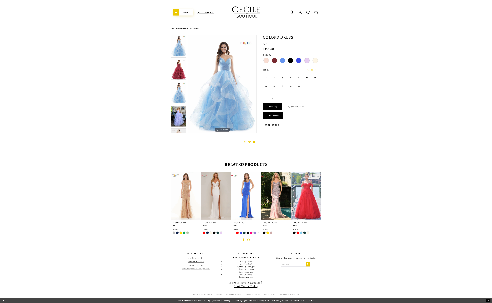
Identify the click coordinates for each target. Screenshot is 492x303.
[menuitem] (183, 12)
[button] (292, 12)
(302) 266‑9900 (205, 12)
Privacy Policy (270, 294)
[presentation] (186, 196)
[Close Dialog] (4, 300)
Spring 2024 (194, 28)
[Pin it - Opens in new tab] (249, 141)
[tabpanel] (178, 47)
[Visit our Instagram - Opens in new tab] (248, 239)
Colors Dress (182, 28)
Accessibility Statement (202, 294)
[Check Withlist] (308, 12)
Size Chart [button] (311, 70)
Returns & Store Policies (289, 294)
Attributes (272, 125)
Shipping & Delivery (234, 294)
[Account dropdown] (300, 12)
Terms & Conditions (252, 294)
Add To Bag (272, 106)
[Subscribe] (308, 264)
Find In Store (273, 115)
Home (173, 28)
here (312, 300)
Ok (488, 300)
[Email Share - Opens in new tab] (254, 141)
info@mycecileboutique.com (196, 269)
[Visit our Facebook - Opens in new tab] (243, 239)
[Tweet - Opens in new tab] (245, 141)
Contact (219, 294)
